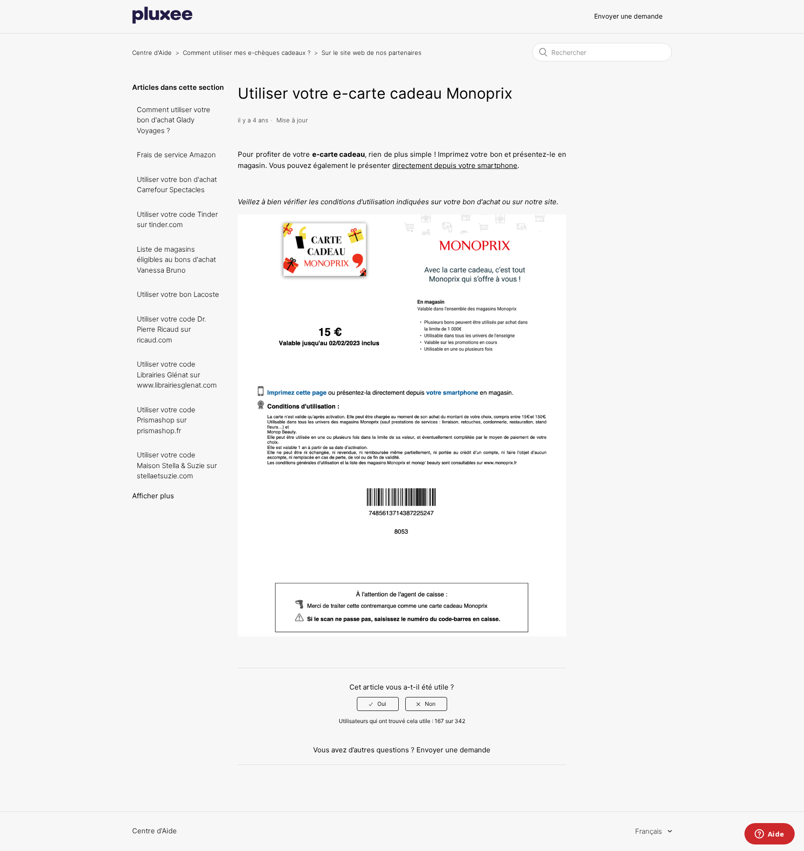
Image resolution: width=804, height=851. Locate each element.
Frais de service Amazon (176, 154)
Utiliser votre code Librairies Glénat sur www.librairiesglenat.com (177, 374)
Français (649, 831)
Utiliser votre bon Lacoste (178, 294)
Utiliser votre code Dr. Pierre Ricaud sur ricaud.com (171, 329)
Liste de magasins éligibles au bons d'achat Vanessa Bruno (176, 260)
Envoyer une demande (628, 16)
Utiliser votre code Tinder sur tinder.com (177, 219)
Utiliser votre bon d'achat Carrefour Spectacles (177, 184)
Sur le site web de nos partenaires (372, 52)
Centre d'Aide (152, 52)
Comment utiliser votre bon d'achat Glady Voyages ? (173, 120)
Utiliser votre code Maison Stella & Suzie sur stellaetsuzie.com (177, 465)
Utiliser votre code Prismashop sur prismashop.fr (166, 420)
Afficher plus (153, 495)
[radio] (378, 704)
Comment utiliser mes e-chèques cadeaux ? (246, 52)
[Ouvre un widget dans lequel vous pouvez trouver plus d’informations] (769, 834)
